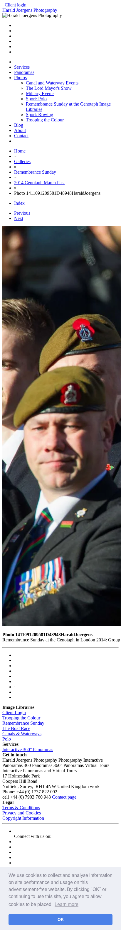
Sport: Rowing (39, 114)
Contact (21, 135)
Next (18, 218)
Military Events (40, 93)
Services (22, 67)
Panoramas (24, 72)
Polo (6, 738)
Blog (18, 125)
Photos (20, 77)
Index (19, 203)
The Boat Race (16, 728)
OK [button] (61, 919)
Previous (22, 213)
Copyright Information (23, 818)
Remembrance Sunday (23, 723)
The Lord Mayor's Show (49, 88)
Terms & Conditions (21, 807)
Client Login (14, 712)
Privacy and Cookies (21, 812)
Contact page (64, 797)
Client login (14, 4)
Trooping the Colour (45, 119)
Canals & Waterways (21, 733)
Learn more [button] (66, 904)
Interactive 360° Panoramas (27, 749)
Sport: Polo (36, 98)
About (20, 130)
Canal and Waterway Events (52, 82)
